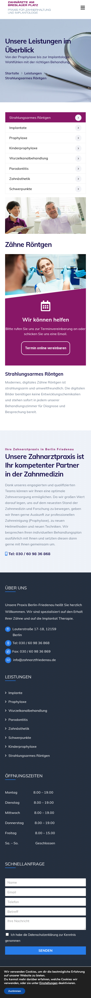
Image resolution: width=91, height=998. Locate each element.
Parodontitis (19, 168)
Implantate (18, 128)
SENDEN (45, 950)
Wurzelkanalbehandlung (28, 158)
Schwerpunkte (20, 189)
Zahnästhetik (19, 179)
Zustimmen (14, 991)
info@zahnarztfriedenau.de (34, 660)
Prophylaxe (18, 138)
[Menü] (83, 7)
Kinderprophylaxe (23, 148)
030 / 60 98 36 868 (33, 553)
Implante (15, 693)
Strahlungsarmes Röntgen (30, 117)
